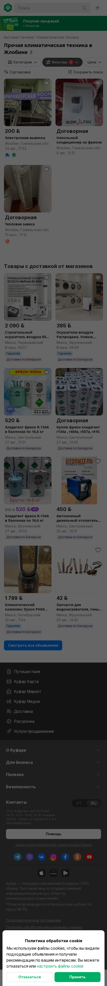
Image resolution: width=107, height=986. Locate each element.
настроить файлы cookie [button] (60, 966)
